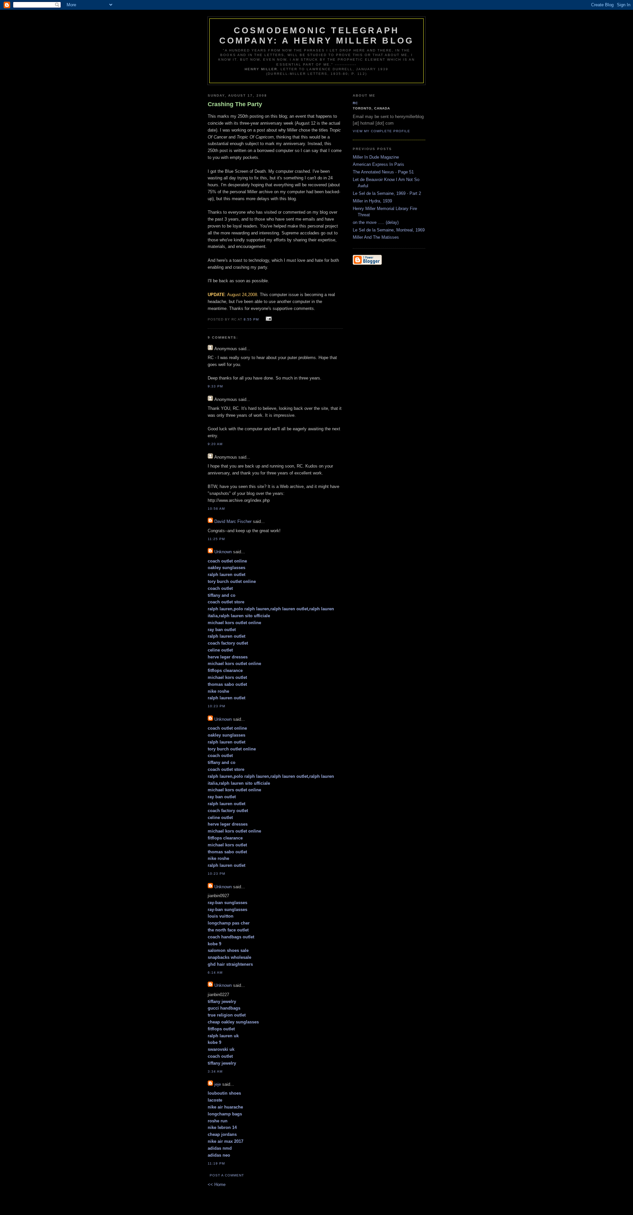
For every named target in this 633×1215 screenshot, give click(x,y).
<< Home (217, 1184)
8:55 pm (251, 319)
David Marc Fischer (233, 521)
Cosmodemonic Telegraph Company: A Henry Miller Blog (316, 35)
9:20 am (215, 444)
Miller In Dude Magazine (376, 157)
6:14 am (215, 972)
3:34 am (215, 1071)
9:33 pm (215, 386)
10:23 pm (216, 706)
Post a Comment (227, 1175)
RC (355, 103)
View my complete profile (381, 131)
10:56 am (216, 508)
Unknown (223, 551)
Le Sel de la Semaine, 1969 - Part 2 (387, 193)
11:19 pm (216, 1163)
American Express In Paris (378, 164)
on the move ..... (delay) (376, 222)
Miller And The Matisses (376, 237)
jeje (217, 1084)
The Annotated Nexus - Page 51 (383, 171)
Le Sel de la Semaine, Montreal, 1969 (389, 230)
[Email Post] (267, 319)
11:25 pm (216, 539)
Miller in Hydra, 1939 (372, 200)
